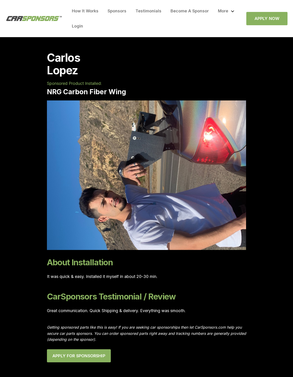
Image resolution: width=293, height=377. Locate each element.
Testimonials (148, 10)
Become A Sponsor (190, 10)
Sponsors (117, 10)
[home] (34, 18)
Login (77, 26)
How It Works (85, 10)
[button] (226, 11)
